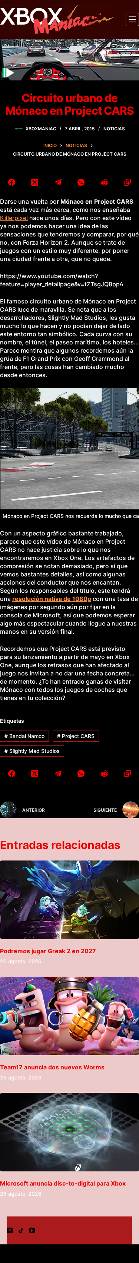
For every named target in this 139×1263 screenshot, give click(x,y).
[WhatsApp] (81, 182)
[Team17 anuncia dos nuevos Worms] (69, 1016)
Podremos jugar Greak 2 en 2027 (48, 951)
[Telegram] (58, 182)
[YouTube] (32, 1230)
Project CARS (76, 736)
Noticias (114, 128)
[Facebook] (11, 182)
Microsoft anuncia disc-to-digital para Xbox (63, 1183)
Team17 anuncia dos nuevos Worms (52, 1067)
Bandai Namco (24, 736)
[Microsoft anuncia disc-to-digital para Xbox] (69, 1132)
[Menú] (132, 19)
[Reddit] (104, 182)
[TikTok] (21, 1230)
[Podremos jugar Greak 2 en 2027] (69, 899)
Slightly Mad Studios (32, 751)
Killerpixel (14, 218)
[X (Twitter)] (35, 182)
